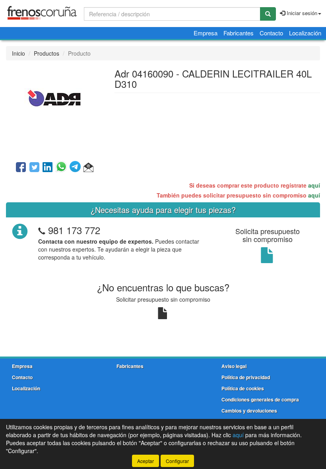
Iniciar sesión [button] (301, 13)
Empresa (205, 33)
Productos (46, 53)
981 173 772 (74, 230)
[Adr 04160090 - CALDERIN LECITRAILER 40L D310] (54, 110)
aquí (314, 185)
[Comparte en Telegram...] (76, 168)
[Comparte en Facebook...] (21, 168)
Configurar (177, 460)
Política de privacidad (245, 377)
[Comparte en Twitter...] (34, 168)
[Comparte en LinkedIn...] (48, 168)
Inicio (18, 53)
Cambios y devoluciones (249, 410)
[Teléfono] (41, 230)
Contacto (271, 33)
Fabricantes (238, 33)
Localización (305, 33)
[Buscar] (268, 14)
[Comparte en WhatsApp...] (63, 168)
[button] (88, 168)
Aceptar (145, 460)
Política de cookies (242, 388)
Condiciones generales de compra (260, 399)
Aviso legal (233, 366)
